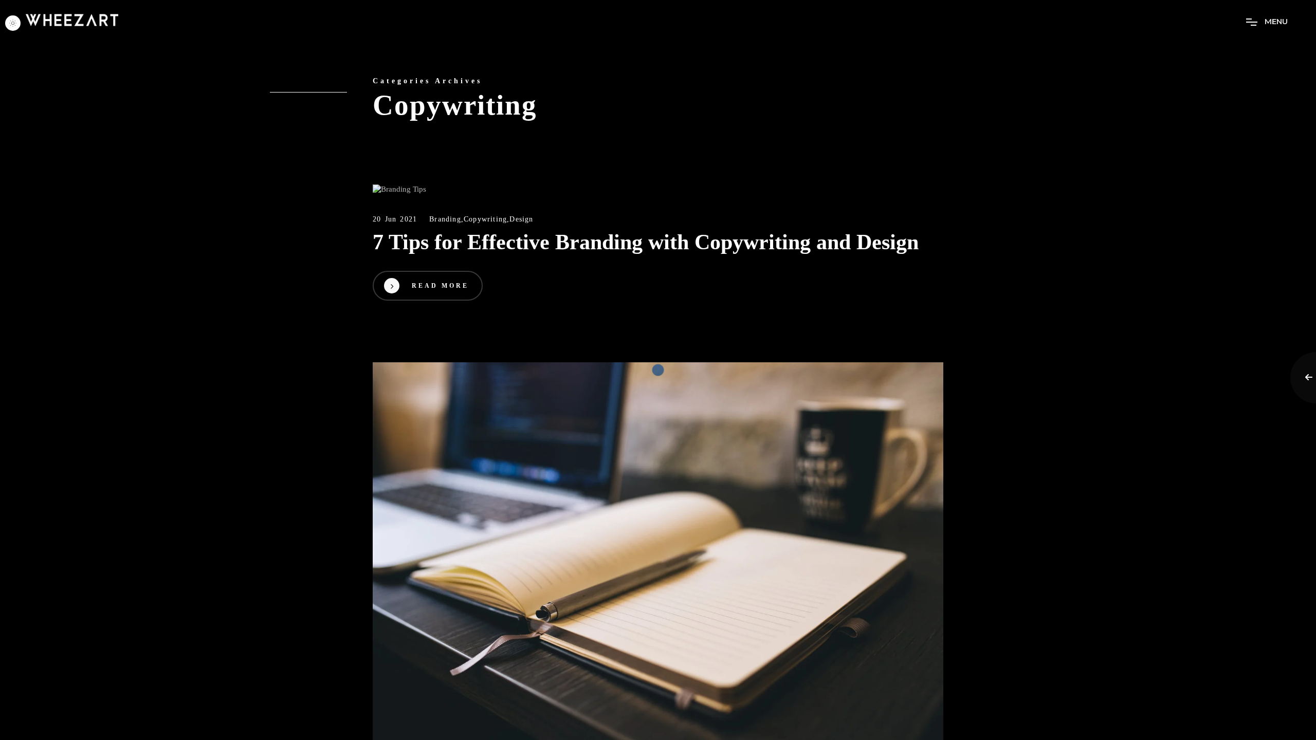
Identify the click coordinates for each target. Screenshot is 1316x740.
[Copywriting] (658, 189)
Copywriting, (486, 219)
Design (521, 219)
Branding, (446, 219)
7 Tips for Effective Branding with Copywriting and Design (646, 242)
